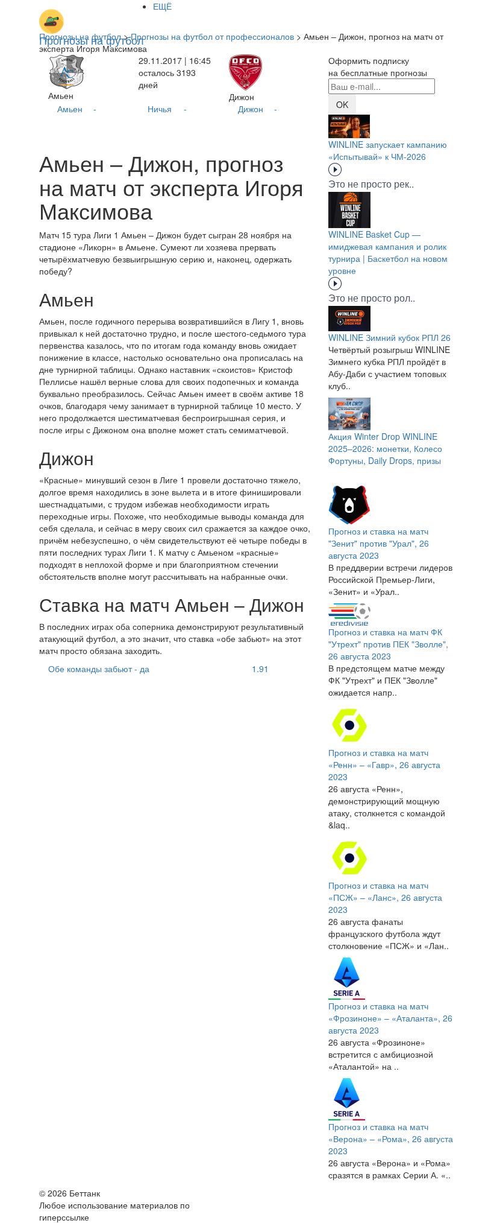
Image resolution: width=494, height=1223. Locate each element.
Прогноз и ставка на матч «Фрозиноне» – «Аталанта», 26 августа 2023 (390, 1018)
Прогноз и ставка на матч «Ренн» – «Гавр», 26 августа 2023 (384, 764)
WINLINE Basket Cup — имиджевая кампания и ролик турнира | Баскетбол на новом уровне (388, 252)
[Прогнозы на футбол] (91, 15)
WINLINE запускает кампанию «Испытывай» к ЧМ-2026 (387, 150)
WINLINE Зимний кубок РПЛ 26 (389, 337)
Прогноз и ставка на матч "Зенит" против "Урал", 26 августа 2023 (378, 543)
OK (342, 104)
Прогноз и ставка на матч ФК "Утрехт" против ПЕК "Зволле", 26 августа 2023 (388, 644)
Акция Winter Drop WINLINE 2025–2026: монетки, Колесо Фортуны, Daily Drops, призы (385, 448)
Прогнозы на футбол (80, 36)
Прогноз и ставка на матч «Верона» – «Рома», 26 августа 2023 (390, 1138)
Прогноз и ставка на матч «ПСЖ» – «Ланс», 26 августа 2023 (385, 897)
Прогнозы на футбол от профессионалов (212, 36)
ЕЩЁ (162, 6)
